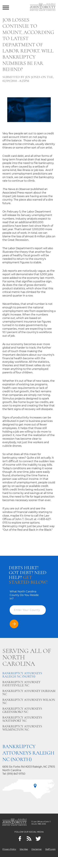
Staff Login (50, 849)
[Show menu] (5, 7)
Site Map (24, 849)
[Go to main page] (43, 7)
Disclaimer (36, 849)
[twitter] (38, 839)
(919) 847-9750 (16, 773)
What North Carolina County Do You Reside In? (24, 595)
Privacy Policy (9, 849)
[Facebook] (20, 839)
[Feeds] (29, 839)
